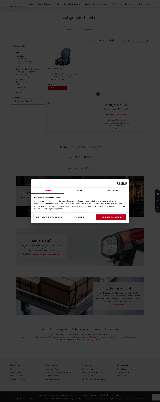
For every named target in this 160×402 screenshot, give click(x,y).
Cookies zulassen (111, 217)
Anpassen (79, 217)
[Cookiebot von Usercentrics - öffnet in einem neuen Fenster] (117, 183)
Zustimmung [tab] (47, 190)
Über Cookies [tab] (112, 190)
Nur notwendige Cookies (48, 217)
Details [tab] (80, 190)
